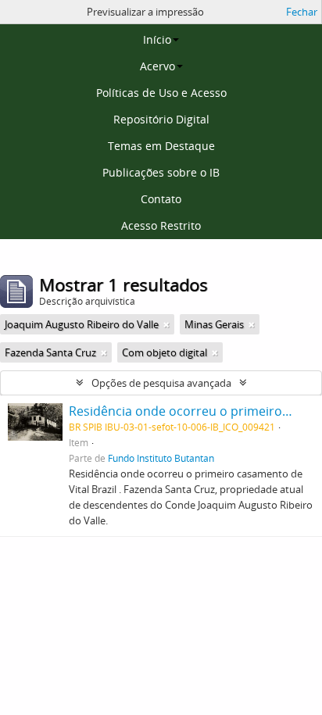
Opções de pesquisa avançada (161, 383)
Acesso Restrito (161, 225)
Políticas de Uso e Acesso (161, 92)
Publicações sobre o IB (161, 172)
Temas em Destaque (161, 145)
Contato (161, 198)
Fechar (301, 12)
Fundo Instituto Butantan (161, 458)
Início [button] (157, 39)
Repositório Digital (161, 119)
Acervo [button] (157, 66)
